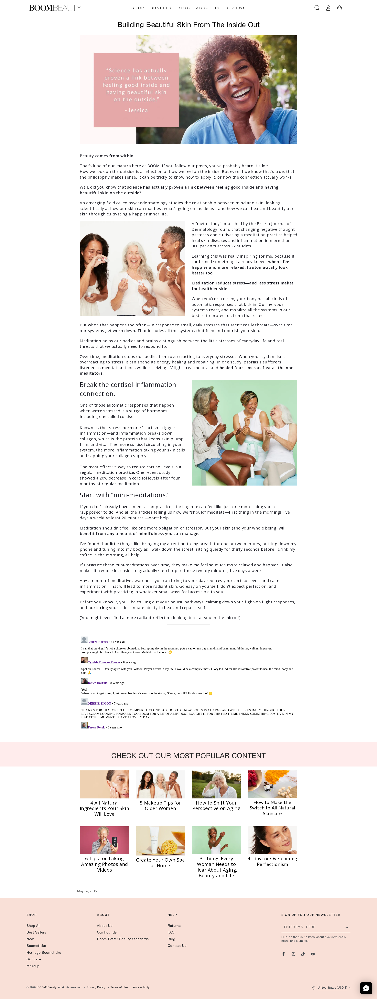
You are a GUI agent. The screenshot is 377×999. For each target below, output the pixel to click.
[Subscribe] (348, 927)
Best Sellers (36, 933)
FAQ (171, 933)
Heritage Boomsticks (44, 953)
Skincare (34, 959)
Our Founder (107, 933)
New (30, 939)
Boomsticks (36, 946)
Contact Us (177, 946)
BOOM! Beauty (47, 987)
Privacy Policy (96, 987)
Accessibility (141, 987)
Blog (171, 939)
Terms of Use (119, 987)
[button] (317, 8)
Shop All (33, 926)
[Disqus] (188, 684)
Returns (174, 926)
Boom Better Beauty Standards (123, 939)
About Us (105, 926)
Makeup (33, 966)
